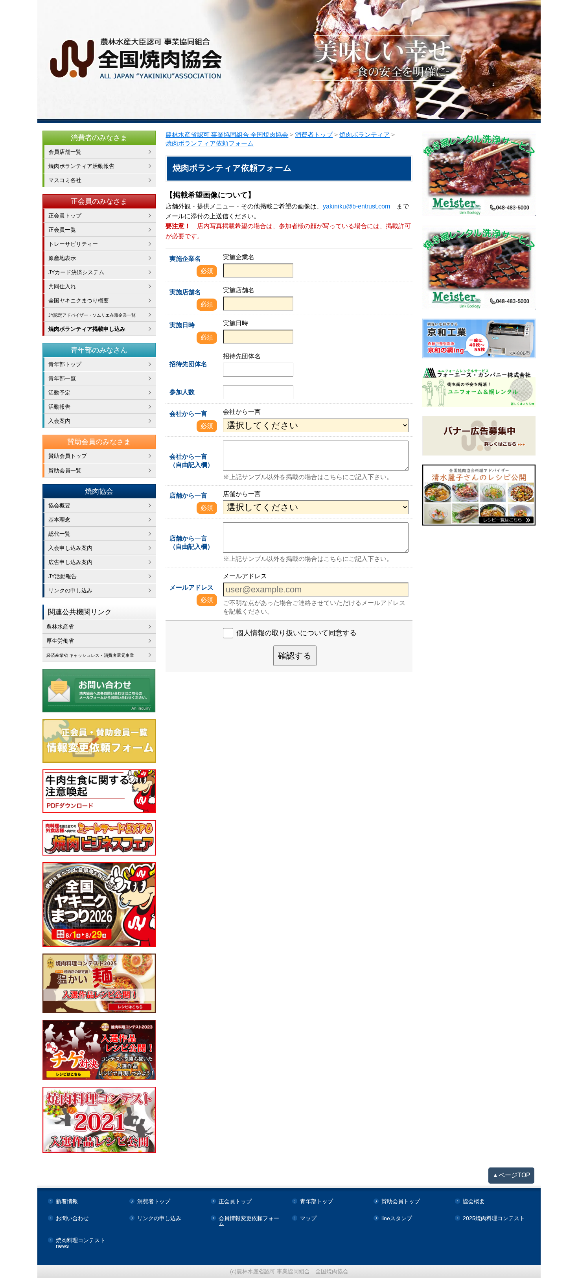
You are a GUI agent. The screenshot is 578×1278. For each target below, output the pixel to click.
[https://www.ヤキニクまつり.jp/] (99, 904)
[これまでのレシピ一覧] (479, 495)
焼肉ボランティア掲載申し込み (86, 329)
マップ (308, 1218)
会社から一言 (188, 413)
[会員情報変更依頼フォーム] (99, 741)
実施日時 (182, 325)
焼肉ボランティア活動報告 (81, 166)
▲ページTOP (511, 1175)
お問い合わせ (72, 1218)
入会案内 (59, 421)
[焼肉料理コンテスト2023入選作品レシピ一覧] (99, 1050)
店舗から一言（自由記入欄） (191, 542)
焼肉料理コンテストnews (80, 1242)
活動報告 (59, 407)
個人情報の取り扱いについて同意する (296, 633)
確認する (295, 655)
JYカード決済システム (76, 272)
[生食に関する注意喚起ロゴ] (99, 791)
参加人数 (182, 392)
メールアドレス (191, 587)
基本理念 (59, 519)
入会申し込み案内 (70, 548)
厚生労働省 (60, 641)
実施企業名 (185, 258)
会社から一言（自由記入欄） (191, 460)
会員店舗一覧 (64, 152)
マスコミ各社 (64, 180)
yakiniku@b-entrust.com (356, 206)
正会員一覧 (62, 230)
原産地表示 (62, 258)
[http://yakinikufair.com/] (99, 838)
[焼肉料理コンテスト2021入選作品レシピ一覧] (99, 1120)
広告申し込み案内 (70, 562)
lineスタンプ (396, 1218)
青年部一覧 (62, 378)
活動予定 (59, 392)
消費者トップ (153, 1201)
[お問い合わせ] (99, 690)
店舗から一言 (188, 495)
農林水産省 (60, 626)
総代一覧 (59, 534)
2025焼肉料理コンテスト (494, 1218)
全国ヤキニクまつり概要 (78, 300)
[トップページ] (289, 61)
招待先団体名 (188, 364)
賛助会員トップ (67, 456)
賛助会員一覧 (64, 470)
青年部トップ (64, 364)
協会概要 (59, 505)
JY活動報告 (62, 576)
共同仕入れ (62, 286)
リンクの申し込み (70, 590)
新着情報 (67, 1201)
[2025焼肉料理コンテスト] (99, 983)
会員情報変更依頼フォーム (249, 1220)
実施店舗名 (185, 292)
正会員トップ (64, 215)
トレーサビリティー (73, 244)
